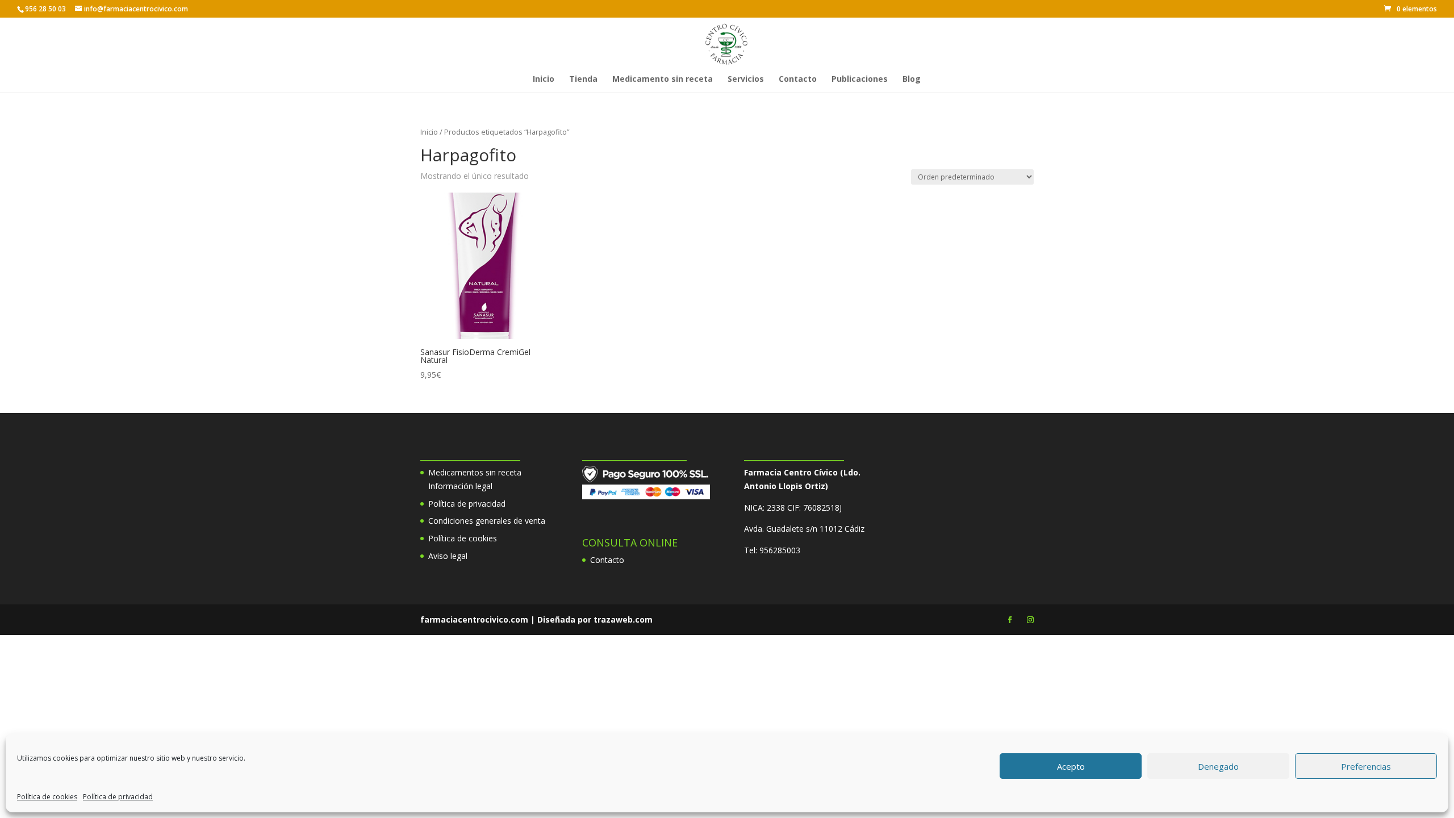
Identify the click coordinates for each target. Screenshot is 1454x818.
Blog (912, 79)
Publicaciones (860, 79)
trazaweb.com (623, 619)
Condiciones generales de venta (486, 520)
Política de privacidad (118, 797)
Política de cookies (47, 797)
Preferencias (1366, 766)
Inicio (543, 79)
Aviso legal (447, 555)
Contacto (798, 79)
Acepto (1071, 766)
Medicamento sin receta (662, 79)
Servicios (746, 79)
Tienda (583, 79)
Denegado (1218, 766)
